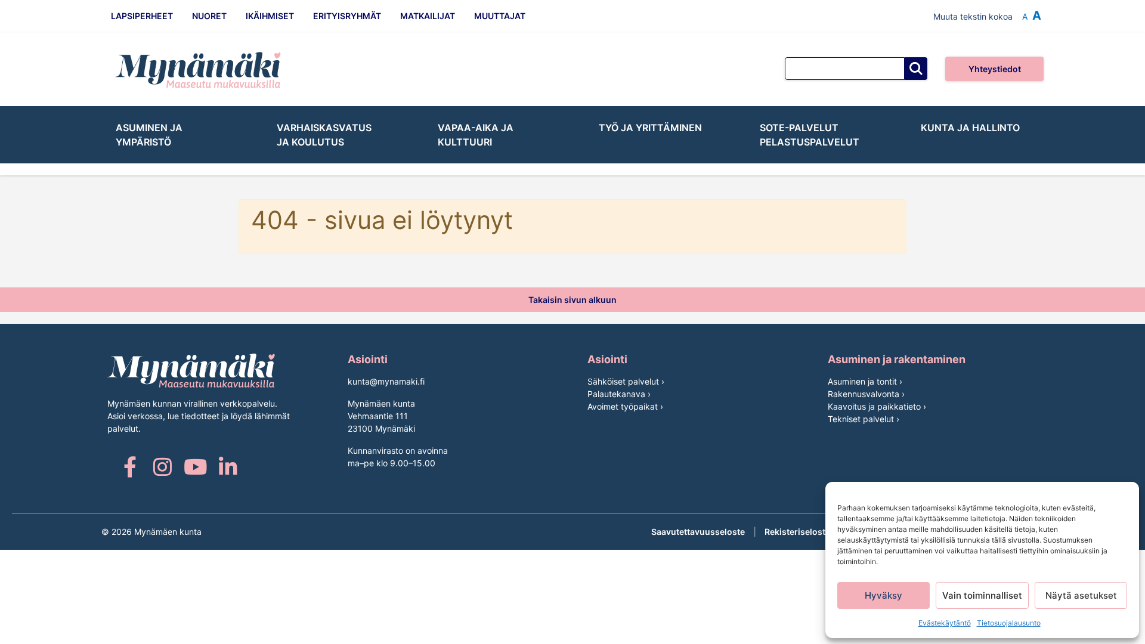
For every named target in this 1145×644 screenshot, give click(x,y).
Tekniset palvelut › (863, 419)
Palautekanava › (619, 394)
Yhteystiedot (994, 69)
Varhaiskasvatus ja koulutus (324, 135)
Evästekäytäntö (944, 622)
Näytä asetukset (1081, 595)
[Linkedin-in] (228, 466)
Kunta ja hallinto (970, 128)
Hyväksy (883, 595)
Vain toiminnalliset (982, 595)
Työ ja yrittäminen (650, 128)
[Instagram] (162, 466)
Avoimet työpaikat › (625, 406)
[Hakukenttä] (845, 68)
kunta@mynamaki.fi (386, 381)
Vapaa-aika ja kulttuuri (475, 135)
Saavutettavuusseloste (698, 532)
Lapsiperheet (142, 16)
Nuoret (209, 16)
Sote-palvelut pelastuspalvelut (809, 135)
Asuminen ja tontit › (865, 381)
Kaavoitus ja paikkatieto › (877, 406)
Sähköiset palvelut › (625, 381)
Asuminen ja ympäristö (149, 135)
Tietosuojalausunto (1009, 622)
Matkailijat (427, 16)
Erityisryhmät (347, 16)
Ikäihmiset (270, 16)
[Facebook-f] (129, 466)
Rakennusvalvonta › (866, 394)
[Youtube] (195, 466)
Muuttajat (499, 16)
